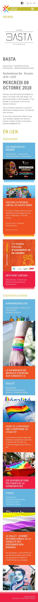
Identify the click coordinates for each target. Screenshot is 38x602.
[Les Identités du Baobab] (19, 169)
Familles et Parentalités (12, 307)
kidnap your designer (29, 598)
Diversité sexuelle (8, 68)
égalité (10, 383)
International (20, 223)
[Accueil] (9, 9)
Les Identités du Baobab (15, 148)
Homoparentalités (16, 303)
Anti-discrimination (11, 154)
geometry (16, 598)
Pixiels (10, 493)
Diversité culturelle (11, 225)
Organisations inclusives (12, 156)
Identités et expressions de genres (24, 68)
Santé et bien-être (11, 279)
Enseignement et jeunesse (21, 65)
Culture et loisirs (8, 65)
